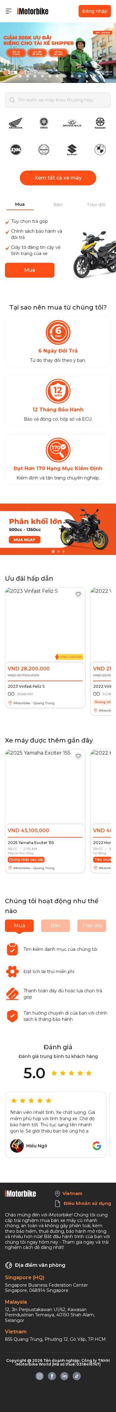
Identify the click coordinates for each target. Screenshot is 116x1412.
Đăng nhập (94, 11)
